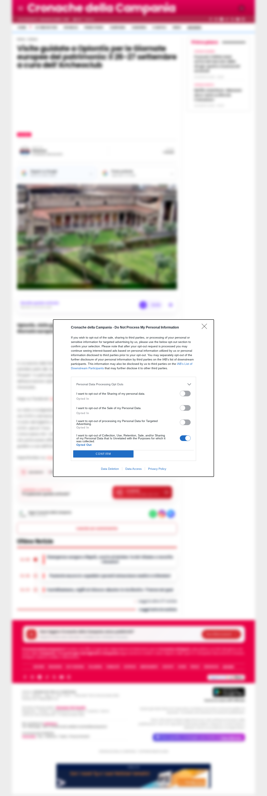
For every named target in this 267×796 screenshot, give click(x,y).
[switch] (185, 393)
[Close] (206, 328)
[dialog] (133, 398)
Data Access (133, 468)
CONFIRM (103, 453)
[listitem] (133, 384)
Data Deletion (110, 468)
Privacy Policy (157, 468)
